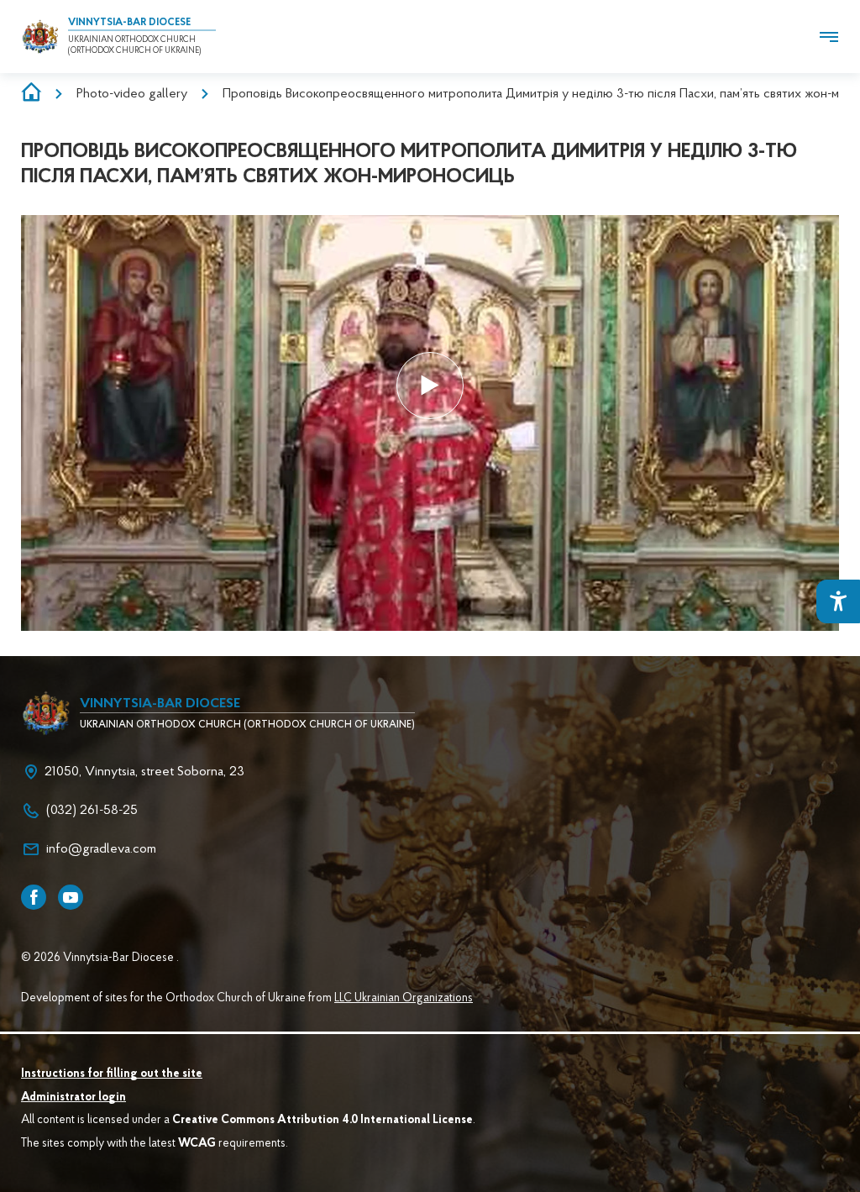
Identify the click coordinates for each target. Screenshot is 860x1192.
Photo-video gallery (131, 94)
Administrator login (73, 1098)
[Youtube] (70, 897)
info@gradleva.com (101, 849)
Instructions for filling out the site (111, 1074)
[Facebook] (33, 897)
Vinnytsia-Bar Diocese (129, 23)
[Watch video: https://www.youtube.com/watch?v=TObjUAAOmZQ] (430, 385)
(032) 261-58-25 (92, 810)
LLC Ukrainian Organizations (403, 999)
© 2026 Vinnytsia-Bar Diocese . (100, 958)
